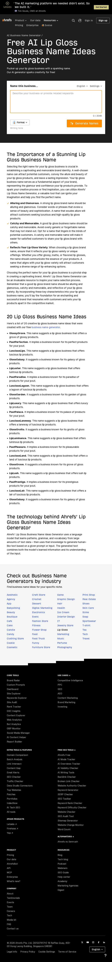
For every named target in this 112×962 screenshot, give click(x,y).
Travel (86, 638)
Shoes (85, 603)
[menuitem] (22, 21)
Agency (11, 599)
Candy (10, 634)
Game (60, 594)
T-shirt (86, 625)
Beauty (11, 612)
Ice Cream (63, 612)
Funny (35, 643)
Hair (59, 603)
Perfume (62, 643)
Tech (85, 634)
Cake (10, 625)
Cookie (11, 643)
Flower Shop (39, 629)
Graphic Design (66, 599)
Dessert (36, 603)
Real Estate (89, 599)
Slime (85, 612)
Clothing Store (15, 638)
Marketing (63, 634)
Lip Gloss (62, 629)
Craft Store (38, 594)
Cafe (9, 621)
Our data (35, 20)
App (9, 603)
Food (35, 634)
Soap (85, 616)
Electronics (38, 612)
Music (60, 638)
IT (58, 621)
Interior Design (66, 616)
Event (35, 616)
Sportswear (89, 621)
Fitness (36, 625)
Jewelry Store (65, 625)
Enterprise (32, 25)
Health (61, 608)
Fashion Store (40, 621)
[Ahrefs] (8, 20)
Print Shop (88, 594)
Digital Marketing (42, 608)
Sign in (89, 20)
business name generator (46, 327)
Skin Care (88, 608)
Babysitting (13, 608)
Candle (11, 629)
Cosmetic (12, 647)
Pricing (19, 25)
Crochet (36, 599)
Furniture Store (41, 647)
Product (19, 20)
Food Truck (38, 638)
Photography (64, 647)
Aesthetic (12, 594)
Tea (84, 629)
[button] (73, 20)
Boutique (12, 616)
